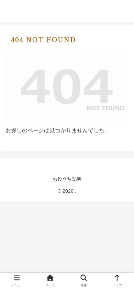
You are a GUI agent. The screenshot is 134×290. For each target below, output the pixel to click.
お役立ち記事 (67, 179)
